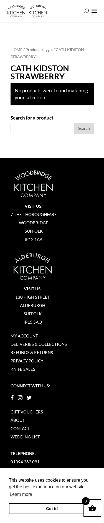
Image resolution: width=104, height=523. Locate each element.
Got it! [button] (52, 508)
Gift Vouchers (27, 411)
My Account (24, 335)
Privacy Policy (27, 360)
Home (16, 49)
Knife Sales (23, 369)
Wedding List (25, 436)
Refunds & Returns (32, 352)
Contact (20, 428)
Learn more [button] (21, 494)
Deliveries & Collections (39, 344)
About (18, 420)
